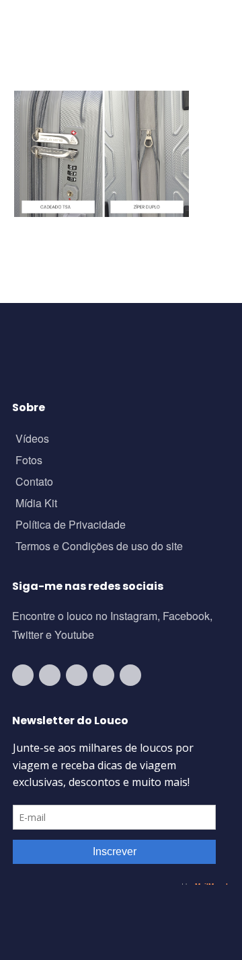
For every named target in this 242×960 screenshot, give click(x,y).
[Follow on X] (103, 675)
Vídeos (32, 439)
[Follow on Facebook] (76, 675)
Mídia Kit (36, 504)
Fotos (28, 461)
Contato (34, 482)
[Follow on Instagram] (50, 675)
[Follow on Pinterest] (130, 675)
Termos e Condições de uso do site (99, 547)
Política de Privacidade (70, 525)
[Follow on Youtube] (23, 675)
